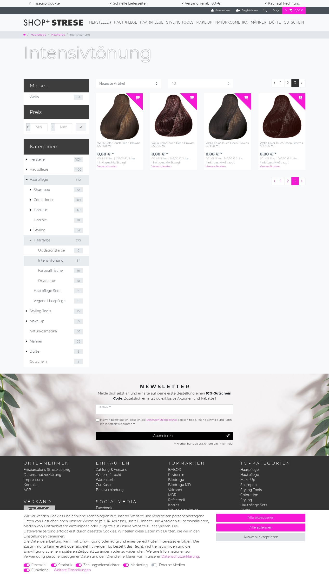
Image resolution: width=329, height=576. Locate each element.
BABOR (174, 469)
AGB (27, 490)
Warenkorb (105, 480)
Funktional (40, 570)
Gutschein (294, 22)
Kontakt (30, 485)
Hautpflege (125, 22)
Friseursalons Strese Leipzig (47, 469)
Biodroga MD (179, 485)
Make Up (204, 22)
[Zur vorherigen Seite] (274, 83)
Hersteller (100, 22)
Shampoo (248, 485)
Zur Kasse (104, 485)
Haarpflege (151, 22)
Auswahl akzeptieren (260, 537)
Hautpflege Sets (253, 505)
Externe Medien (172, 565)
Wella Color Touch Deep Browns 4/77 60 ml (281, 145)
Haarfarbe (58, 34)
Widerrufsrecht (108, 474)
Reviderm (176, 474)
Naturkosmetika (231, 22)
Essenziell (39, 565)
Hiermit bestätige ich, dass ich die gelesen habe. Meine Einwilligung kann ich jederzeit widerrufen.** (166, 422)
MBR (172, 495)
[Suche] (265, 10)
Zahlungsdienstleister (101, 565)
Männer (258, 22)
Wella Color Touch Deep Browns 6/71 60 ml (118, 145)
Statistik (65, 565)
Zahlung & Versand (111, 469)
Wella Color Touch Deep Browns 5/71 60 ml (227, 145)
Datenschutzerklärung (42, 474)
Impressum (33, 480)
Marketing (139, 565)
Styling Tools (179, 22)
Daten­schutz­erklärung (180, 556)
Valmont (175, 490)
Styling (246, 500)
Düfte (275, 22)
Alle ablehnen (261, 527)
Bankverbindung (110, 490)
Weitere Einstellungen (72, 570)
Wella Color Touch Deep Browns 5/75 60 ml (172, 145)
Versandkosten (107, 166)
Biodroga (176, 480)
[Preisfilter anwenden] (81, 127)
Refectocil (176, 500)
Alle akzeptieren (261, 517)
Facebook (104, 508)
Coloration (249, 495)
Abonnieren (163, 436)
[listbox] (119, 116)
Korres (173, 505)
